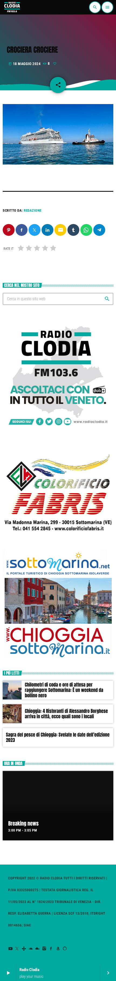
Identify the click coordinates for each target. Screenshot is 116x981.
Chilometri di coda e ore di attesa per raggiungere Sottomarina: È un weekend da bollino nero (64, 690)
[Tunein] (24, 948)
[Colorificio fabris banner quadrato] (58, 536)
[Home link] (12, 7)
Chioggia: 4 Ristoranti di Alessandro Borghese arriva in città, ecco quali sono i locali (66, 714)
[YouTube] (10, 948)
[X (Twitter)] (17, 948)
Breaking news (23, 823)
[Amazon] (58, 948)
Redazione (33, 210)
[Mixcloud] (37, 948)
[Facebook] (51, 948)
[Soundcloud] (31, 948)
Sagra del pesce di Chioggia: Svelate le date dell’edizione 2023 (58, 737)
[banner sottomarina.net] (58, 658)
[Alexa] (65, 948)
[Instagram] (44, 948)
